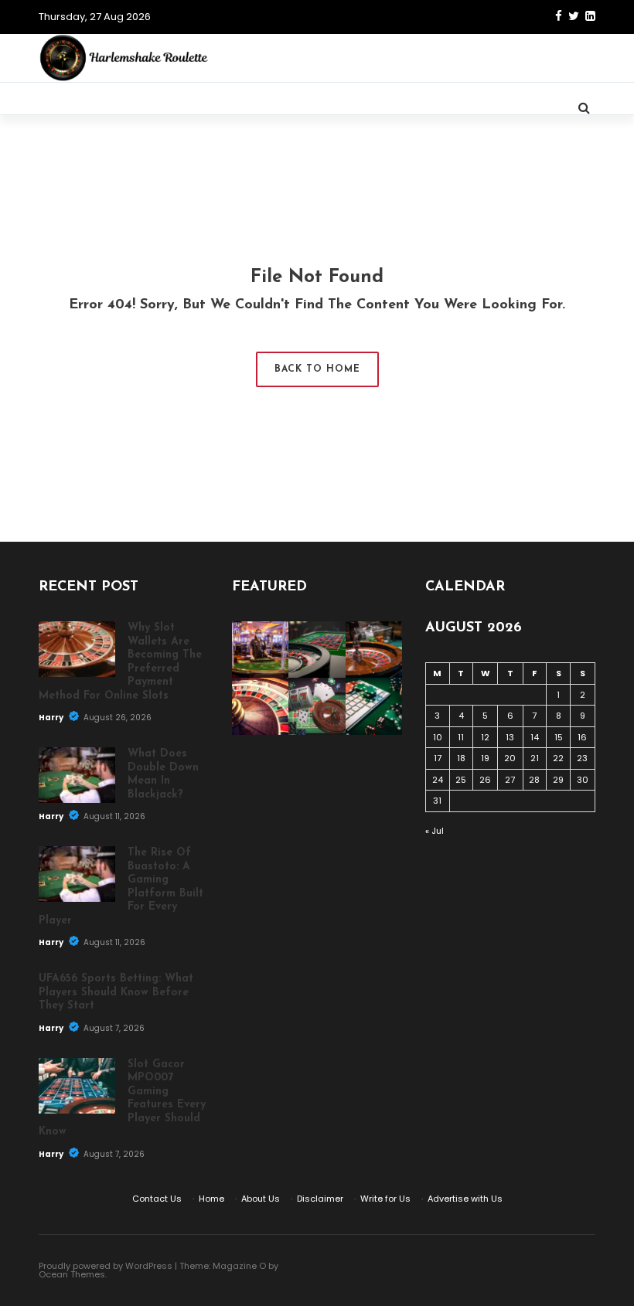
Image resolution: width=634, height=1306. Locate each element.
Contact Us (157, 1198)
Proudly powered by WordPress (105, 1266)
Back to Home (317, 369)
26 (485, 780)
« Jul (434, 831)
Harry (52, 717)
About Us (260, 1198)
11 (461, 737)
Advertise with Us (465, 1198)
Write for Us (385, 1198)
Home (211, 1198)
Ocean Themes (72, 1274)
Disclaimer (320, 1198)
